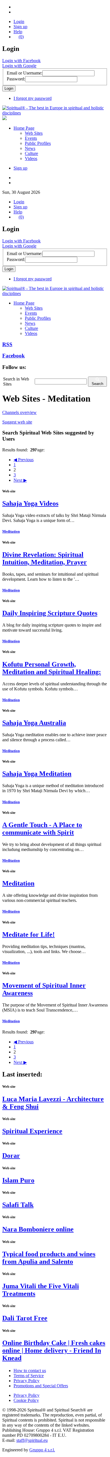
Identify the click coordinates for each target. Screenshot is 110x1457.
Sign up (20, 26)
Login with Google (19, 65)
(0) (21, 36)
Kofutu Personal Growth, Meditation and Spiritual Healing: (51, 668)
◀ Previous (24, 459)
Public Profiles (38, 143)
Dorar (11, 1155)
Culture (31, 153)
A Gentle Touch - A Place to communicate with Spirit (42, 828)
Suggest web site (17, 422)
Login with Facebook (21, 60)
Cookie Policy (26, 1400)
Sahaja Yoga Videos (30, 503)
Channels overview (19, 412)
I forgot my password (33, 98)
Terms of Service (29, 1375)
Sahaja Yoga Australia (34, 722)
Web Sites (34, 133)
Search (97, 384)
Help (18, 31)
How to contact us (30, 1370)
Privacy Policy (26, 1380)
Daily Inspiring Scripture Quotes (49, 613)
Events (31, 138)
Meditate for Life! (28, 934)
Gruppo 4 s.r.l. (42, 1449)
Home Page (24, 128)
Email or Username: (24, 73)
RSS (7, 344)
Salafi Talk (18, 1204)
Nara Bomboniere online (38, 1229)
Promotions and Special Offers (41, 1385)
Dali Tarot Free (24, 1318)
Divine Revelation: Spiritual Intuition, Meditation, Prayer (44, 558)
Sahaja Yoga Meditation (36, 773)
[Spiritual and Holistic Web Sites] (55, 113)
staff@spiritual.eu (32, 1440)
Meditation (11, 531)
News (30, 148)
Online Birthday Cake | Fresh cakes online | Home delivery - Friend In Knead (53, 1350)
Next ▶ (20, 480)
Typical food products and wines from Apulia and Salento (48, 1257)
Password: (16, 78)
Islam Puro (18, 1180)
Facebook (13, 356)
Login (19, 21)
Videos (31, 158)
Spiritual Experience (32, 1131)
